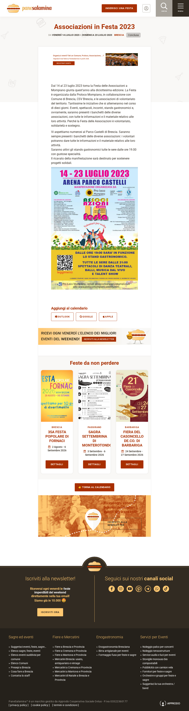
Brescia (119, 35)
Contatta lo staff (20, 675)
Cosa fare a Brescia (22, 671)
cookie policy (40, 705)
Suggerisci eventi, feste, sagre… (28, 646)
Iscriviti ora (50, 612)
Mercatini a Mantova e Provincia (73, 671)
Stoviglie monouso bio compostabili (155, 661)
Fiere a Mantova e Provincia (70, 654)
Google (88, 316)
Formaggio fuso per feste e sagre (117, 654)
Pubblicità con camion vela (157, 667)
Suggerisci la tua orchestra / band (158, 685)
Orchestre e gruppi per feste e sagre (159, 677)
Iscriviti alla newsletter (117, 523)
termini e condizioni (66, 705)
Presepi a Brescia (20, 667)
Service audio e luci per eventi (159, 654)
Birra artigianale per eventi (113, 650)
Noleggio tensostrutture (156, 650)
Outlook (64, 316)
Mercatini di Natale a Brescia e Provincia (72, 677)
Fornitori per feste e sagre (157, 671)
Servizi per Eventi (154, 637)
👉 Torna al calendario (94, 487)
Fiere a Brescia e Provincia (70, 646)
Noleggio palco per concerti (157, 646)
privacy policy (18, 705)
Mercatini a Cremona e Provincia (73, 667)
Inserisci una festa (119, 8)
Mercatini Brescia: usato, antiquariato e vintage (69, 661)
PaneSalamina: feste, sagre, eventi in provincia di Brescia (29, 8)
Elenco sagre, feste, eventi (25, 650)
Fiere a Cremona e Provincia (71, 650)
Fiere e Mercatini (66, 637)
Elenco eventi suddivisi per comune (26, 656)
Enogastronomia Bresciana (114, 646)
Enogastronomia (109, 637)
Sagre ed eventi (21, 637)
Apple (109, 316)
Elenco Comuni (19, 663)
